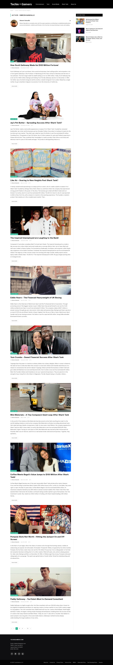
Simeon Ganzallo (25, 20)
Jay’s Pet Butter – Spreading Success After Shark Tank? (36, 123)
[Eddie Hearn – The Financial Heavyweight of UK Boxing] (40, 280)
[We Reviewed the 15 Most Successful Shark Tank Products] (80, 21)
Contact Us (52, 662)
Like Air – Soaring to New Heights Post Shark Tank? (34, 180)
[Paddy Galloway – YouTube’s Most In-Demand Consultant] (40, 581)
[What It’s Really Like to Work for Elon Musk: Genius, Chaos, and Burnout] (80, 39)
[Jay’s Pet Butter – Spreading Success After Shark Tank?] (40, 105)
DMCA (74, 662)
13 (27, 628)
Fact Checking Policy (92, 662)
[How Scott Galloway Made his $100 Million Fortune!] (40, 47)
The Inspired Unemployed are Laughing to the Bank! (34, 238)
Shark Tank (65, 4)
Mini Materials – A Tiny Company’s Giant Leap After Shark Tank (39, 415)
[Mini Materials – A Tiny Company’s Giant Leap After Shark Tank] (40, 397)
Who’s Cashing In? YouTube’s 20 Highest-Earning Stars (94, 29)
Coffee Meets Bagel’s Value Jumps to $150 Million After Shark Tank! (39, 475)
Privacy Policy (60, 662)
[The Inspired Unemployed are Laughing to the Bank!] (40, 220)
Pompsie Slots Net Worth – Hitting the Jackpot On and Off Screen (37, 538)
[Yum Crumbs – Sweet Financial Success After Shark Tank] (40, 339)
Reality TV (13, 470)
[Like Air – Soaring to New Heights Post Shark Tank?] (40, 163)
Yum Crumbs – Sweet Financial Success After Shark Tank (37, 357)
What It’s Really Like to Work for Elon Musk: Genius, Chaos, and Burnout (94, 38)
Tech (48, 4)
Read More (14, 86)
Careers (101, 662)
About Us (73, 4)
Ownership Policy (82, 662)
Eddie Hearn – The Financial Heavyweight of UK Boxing (36, 297)
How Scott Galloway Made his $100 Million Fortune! (34, 65)
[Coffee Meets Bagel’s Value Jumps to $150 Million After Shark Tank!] (40, 457)
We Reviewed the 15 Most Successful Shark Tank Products (92, 21)
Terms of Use (68, 662)
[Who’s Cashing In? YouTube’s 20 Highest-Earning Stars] (80, 31)
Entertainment (40, 4)
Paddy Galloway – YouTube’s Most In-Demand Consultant (36, 599)
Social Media (55, 4)
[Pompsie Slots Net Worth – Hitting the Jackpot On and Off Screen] (40, 519)
